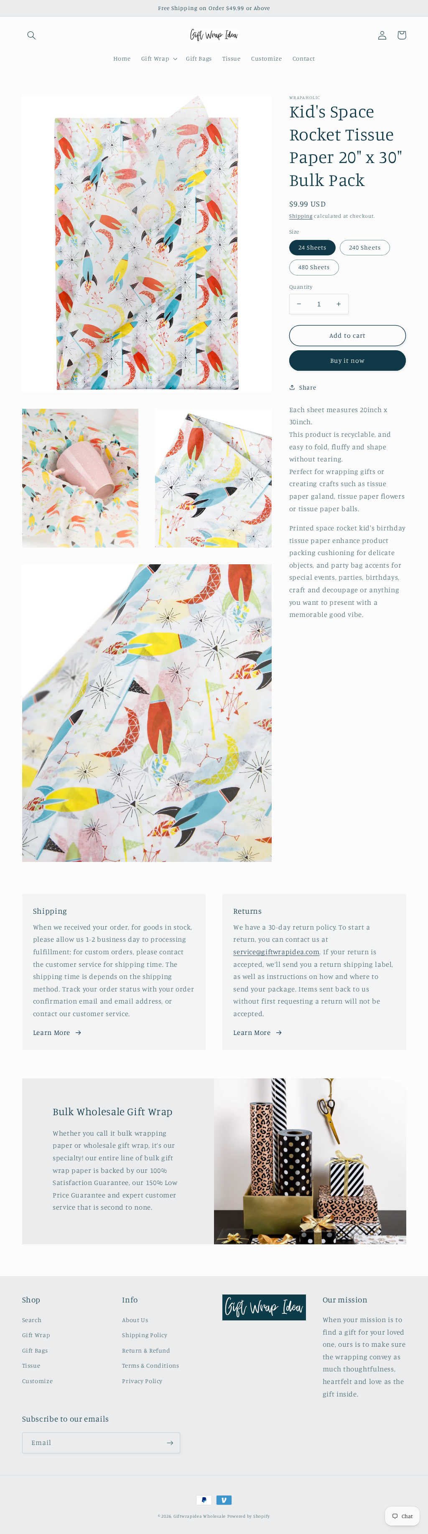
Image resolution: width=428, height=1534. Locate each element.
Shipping (301, 216)
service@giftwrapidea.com (276, 952)
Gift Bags (35, 1350)
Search (32, 1319)
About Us (135, 1319)
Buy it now (347, 360)
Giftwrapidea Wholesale (199, 1516)
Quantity (300, 286)
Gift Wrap (36, 1334)
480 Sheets (314, 266)
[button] (31, 35)
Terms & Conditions (150, 1365)
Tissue (31, 1365)
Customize (37, 1380)
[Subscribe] (169, 1442)
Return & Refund (146, 1350)
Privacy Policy (142, 1380)
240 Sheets (365, 247)
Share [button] (307, 387)
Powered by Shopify (248, 1516)
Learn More (51, 1032)
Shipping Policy (144, 1334)
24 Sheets (312, 247)
